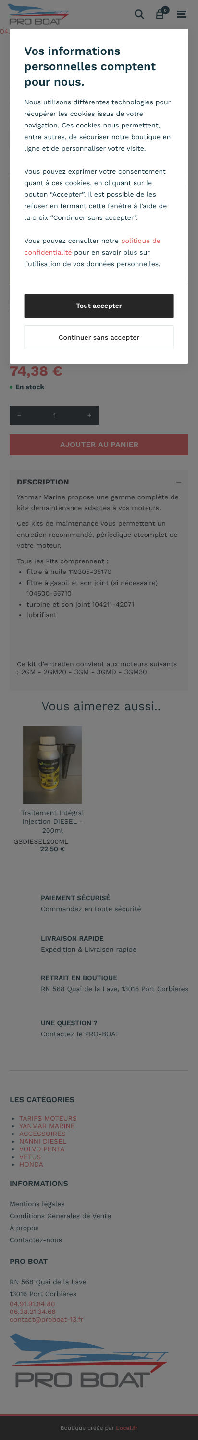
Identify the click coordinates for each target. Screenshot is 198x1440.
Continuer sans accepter (99, 338)
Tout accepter (99, 306)
